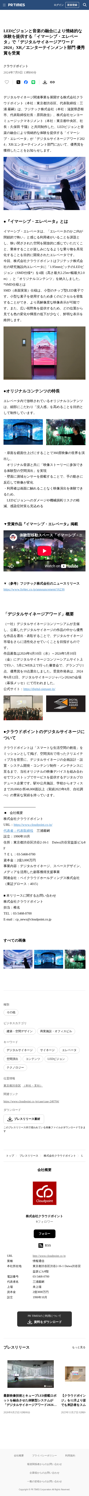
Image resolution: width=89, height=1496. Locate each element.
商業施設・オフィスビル (56, 1031)
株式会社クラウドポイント (60, 1155)
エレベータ (69, 1050)
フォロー (44, 1233)
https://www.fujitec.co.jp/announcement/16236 (34, 589)
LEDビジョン (56, 1059)
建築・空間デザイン (20, 1031)
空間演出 (12, 1059)
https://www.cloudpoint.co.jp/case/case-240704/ (31, 1101)
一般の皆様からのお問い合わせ (44, 1481)
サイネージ (47, 1050)
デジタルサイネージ (20, 1050)
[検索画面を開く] (84, 4)
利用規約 (70, 1455)
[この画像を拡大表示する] (18, 959)
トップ (10, 1155)
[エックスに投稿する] (18, 82)
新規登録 (72, 5)
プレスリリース (28, 1155)
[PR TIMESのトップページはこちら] (16, 5)
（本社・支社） (33, 1085)
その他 (11, 1012)
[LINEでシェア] (33, 82)
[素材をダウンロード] (45, 82)
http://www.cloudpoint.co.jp (49, 1255)
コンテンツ (33, 1059)
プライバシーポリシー (44, 1455)
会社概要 (19, 1455)
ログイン (59, 5)
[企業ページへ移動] (45, 1194)
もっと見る (78, 1347)
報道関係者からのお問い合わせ (44, 1464)
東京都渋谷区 (12, 1085)
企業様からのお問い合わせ (44, 1472)
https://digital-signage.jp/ (39, 689)
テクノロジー (15, 1067)
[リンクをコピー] (52, 82)
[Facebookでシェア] (26, 82)
